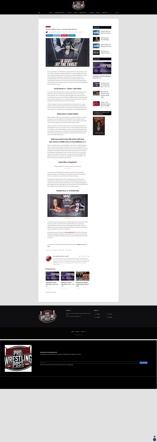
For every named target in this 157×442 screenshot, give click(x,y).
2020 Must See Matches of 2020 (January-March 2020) (82, 284)
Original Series (82, 12)
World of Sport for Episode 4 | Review (106, 32)
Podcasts (98, 12)
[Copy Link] (41, 91)
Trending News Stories (59, 12)
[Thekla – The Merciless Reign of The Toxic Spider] (96, 103)
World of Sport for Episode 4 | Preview (106, 45)
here (48, 246)
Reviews (75, 12)
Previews (69, 12)
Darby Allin (48, 250)
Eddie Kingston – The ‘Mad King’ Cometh (105, 39)
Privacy (77, 331)
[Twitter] (41, 78)
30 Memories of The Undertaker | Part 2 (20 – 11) (52, 284)
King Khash (54, 250)
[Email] (41, 87)
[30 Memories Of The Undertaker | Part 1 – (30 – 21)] (67, 276)
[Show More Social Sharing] (77, 35)
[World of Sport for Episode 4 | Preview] (96, 46)
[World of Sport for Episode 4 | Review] (96, 32)
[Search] (116, 12)
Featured (48, 26)
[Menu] (39, 13)
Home (51, 12)
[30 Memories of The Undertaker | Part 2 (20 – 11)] (52, 276)
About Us (83, 331)
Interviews (91, 12)
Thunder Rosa (68, 250)
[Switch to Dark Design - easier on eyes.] (118, 12)
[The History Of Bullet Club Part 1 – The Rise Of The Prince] (96, 52)
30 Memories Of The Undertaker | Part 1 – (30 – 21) (67, 284)
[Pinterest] (41, 84)
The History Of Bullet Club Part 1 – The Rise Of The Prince (106, 52)
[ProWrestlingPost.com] (78, 5)
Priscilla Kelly (61, 250)
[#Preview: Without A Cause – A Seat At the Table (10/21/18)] (67, 52)
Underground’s (69, 232)
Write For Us (104, 12)
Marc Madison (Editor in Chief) (54, 32)
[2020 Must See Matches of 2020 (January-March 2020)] (82, 276)
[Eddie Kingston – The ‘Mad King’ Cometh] (96, 39)
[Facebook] (41, 75)
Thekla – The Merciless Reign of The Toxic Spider (106, 104)
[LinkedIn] (41, 81)
